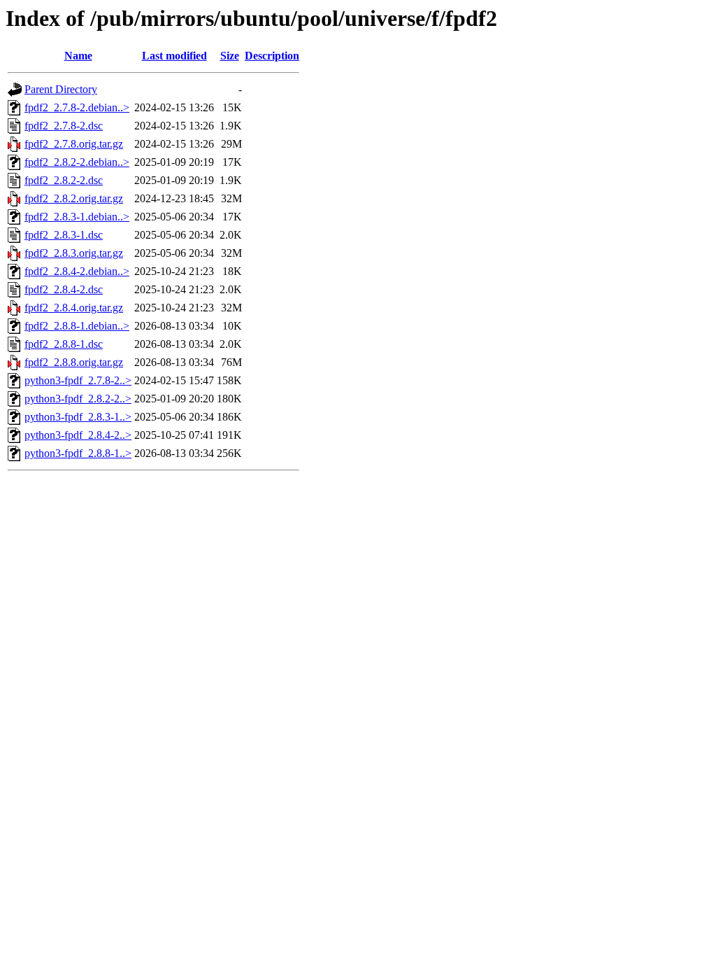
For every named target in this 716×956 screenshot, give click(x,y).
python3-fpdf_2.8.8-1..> (77, 453)
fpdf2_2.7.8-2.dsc (63, 126)
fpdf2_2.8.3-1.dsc (63, 235)
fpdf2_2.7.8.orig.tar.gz (73, 144)
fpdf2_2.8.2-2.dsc (63, 180)
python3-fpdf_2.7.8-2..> (77, 380)
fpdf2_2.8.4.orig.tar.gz (73, 308)
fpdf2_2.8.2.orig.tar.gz (73, 198)
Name (78, 56)
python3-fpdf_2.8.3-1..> (77, 417)
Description (272, 56)
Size (229, 56)
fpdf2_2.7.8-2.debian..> (76, 107)
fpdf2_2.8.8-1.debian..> (76, 326)
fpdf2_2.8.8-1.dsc (63, 344)
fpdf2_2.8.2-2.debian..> (76, 162)
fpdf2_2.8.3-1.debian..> (76, 217)
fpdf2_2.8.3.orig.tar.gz (73, 253)
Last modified (174, 56)
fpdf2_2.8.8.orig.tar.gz (73, 362)
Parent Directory (60, 89)
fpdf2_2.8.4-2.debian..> (76, 271)
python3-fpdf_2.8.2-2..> (77, 399)
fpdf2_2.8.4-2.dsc (63, 289)
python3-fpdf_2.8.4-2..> (77, 435)
